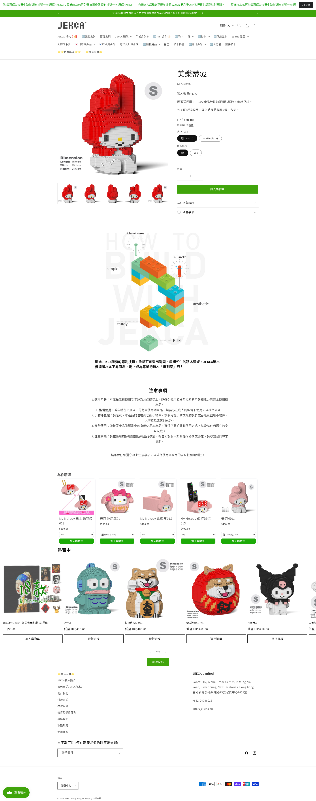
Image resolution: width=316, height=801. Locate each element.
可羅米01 (252, 622)
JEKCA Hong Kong (73, 798)
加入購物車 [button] (76, 541)
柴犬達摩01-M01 (195, 622)
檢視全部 (158, 662)
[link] (76, 497)
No (183, 152)
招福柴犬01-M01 (133, 622)
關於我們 (62, 693)
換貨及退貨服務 (66, 712)
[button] (123, 36)
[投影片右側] (166, 652)
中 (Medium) (210, 138)
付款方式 (62, 699)
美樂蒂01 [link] (228, 518)
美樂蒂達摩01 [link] (110, 518)
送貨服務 (62, 706)
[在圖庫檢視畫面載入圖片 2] (90, 193)
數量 (179, 168)
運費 (191, 125)
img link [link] (100, 231)
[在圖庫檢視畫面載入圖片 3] (112, 193)
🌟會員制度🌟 (66, 674)
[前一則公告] (59, 13)
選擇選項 (94, 639)
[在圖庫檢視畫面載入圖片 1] (67, 193)
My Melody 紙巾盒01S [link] (156, 518)
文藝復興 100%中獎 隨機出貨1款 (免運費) (25, 622)
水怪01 (67, 622)
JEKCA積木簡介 (66, 680)
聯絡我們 (62, 719)
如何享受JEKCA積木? (69, 686)
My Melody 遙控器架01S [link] (196, 520)
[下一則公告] (257, 13)
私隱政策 (62, 725)
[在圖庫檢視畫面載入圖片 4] (135, 193)
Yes (196, 152)
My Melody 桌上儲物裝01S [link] (76, 520)
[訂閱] (119, 753)
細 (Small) (187, 138)
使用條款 (62, 732)
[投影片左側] (150, 652)
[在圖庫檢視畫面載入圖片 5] (157, 193)
